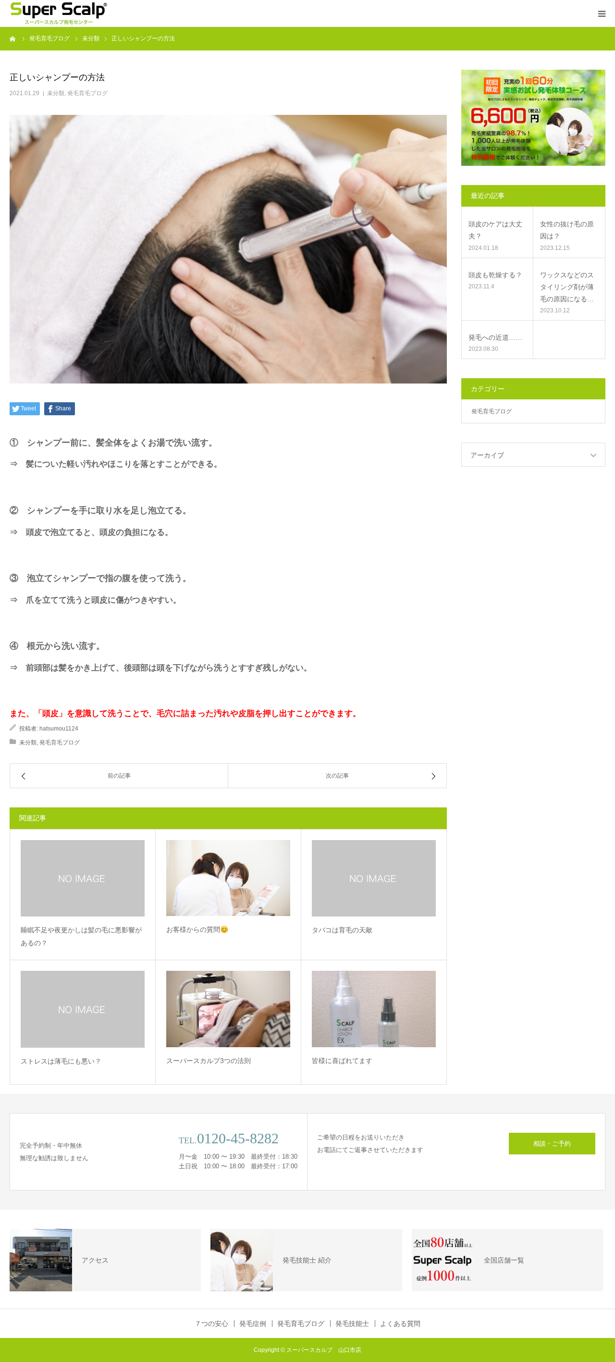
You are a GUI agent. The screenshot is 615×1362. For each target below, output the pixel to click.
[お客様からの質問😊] (228, 878)
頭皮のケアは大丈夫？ (495, 230)
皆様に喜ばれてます (342, 1061)
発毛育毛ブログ (87, 93)
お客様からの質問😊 (197, 929)
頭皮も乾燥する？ (495, 275)
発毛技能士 (352, 1323)
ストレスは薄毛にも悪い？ (61, 1061)
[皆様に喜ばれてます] (374, 1009)
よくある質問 (400, 1323)
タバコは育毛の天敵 (342, 930)
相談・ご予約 (552, 1143)
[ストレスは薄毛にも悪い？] (83, 1009)
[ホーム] (13, 38)
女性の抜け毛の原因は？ (567, 230)
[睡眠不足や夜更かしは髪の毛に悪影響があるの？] (83, 878)
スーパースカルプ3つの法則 (208, 1061)
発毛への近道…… (495, 337)
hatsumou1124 (58, 728)
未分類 (55, 93)
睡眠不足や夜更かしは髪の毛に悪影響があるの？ (81, 936)
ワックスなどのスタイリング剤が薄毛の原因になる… (567, 287)
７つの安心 (211, 1323)
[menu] (601, 13)
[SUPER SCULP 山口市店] (59, 13)
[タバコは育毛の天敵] (374, 878)
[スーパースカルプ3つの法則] (228, 1009)
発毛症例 (252, 1323)
